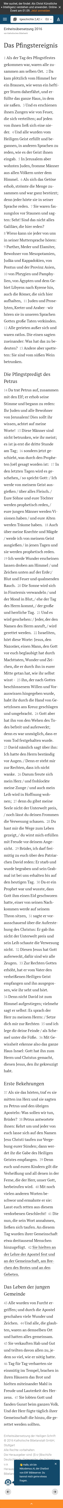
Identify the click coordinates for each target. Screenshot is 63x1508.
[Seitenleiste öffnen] (31, 1504)
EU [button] (47, 19)
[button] (59, 7)
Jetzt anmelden (40, 10)
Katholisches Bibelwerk (17, 33)
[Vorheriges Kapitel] (8, 1492)
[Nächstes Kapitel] (55, 1492)
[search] (29, 19)
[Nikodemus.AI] (8, 1482)
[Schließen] (55, 1463)
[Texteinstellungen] (58, 19)
